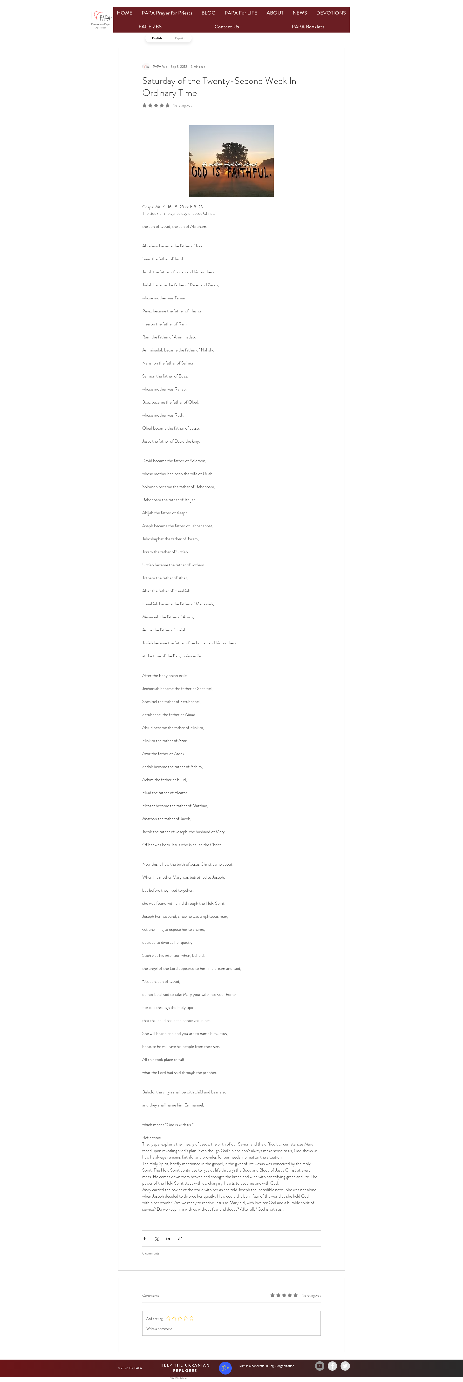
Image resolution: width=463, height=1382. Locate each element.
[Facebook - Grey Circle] (332, 1366)
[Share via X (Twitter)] (156, 1238)
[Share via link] (180, 1238)
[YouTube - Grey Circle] (319, 1366)
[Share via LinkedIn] (168, 1238)
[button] (167, 13)
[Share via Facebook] (144, 1238)
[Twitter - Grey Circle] (345, 1366)
